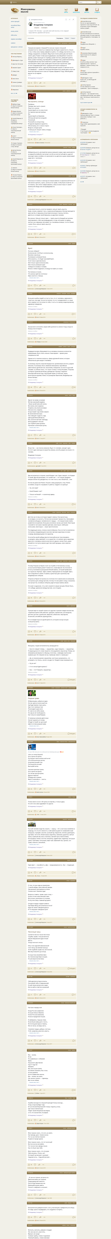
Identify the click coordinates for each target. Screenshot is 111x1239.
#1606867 (30, 819)
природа (65, 819)
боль (66, 1098)
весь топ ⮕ (14, 93)
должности (72, 322)
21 (31, 994)
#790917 (30, 1128)
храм (61, 561)
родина (65, 346)
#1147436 (83, 153)
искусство (65, 443)
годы (74, 1098)
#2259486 (83, 171)
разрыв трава (71, 687)
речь (69, 641)
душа (74, 395)
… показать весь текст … (34, 131)
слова (62, 641)
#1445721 (30, 322)
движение (65, 204)
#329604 (30, 443)
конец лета (14, 31)
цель (74, 204)
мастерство (65, 43)
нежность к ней (71, 819)
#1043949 (30, 1003)
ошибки (70, 1098)
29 (31, 811)
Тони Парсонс (85, 155)
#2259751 (83, 176)
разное (73, 1050)
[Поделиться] (40, 83)
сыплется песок (71, 927)
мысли (69, 147)
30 (31, 872)
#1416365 (83, 167)
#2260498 (83, 148)
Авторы (87, 9)
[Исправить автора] (73, 19)
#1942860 (30, 687)
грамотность (71, 43)
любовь (64, 1225)
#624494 (30, 606)
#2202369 (83, 160)
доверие (70, 1203)
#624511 (30, 43)
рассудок (73, 293)
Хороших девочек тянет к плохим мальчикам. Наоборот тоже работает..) (89, 116)
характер (58, 512)
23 (31, 1120)
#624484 (30, 641)
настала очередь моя (70, 1003)
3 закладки (44, 27)
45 (31, 196)
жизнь (64, 91)
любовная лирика (71, 1128)
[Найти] (98, 2)
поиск (60, 443)
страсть (59, 293)
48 (31, 387)
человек (67, 976)
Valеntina (84, 172)
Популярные (59, 38)
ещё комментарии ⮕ (86, 102)
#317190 (30, 1203)
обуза (73, 1203)
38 (31, 733)
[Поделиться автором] (69, 19)
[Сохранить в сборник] (35, 83)
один (69, 443)
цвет (64, 471)
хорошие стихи (63, 741)
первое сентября (16, 39)
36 (31, 139)
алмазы (73, 443)
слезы (70, 176)
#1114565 (30, 860)
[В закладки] (66, 19)
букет (73, 243)
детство (64, 512)
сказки (53, 687)
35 (31, 338)
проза (59, 43)
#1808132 (30, 1098)
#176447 (30, 1050)
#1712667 (30, 91)
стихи (69, 243)
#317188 (30, 976)
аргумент (72, 880)
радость (68, 91)
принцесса (57, 687)
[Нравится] (29, 83)
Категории (76, 9)
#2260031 (83, 165)
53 (31, 83)
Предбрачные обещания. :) (88, 44)
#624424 (30, 512)
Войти (15, 2)
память (60, 346)
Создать (97, 9)
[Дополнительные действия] (44, 83)
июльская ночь (71, 741)
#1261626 (30, 243)
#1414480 (30, 927)
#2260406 (83, 142)
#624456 (30, 561)
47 (31, 168)
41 (31, 285)
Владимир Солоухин (35, 78)
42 (31, 553)
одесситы (14, 35)
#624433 (30, 293)
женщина (73, 641)
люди (57, 443)
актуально (66, 322)
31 (31, 462)
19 (31, 1090)
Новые (67, 38)
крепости (73, 606)
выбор (73, 147)
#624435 (30, 204)
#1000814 (30, 395)
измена (13, 43)
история (73, 346)
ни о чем (73, 860)
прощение (72, 1225)
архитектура (72, 561)
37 (31, 435)
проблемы (72, 976)
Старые (73, 38)
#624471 (30, 147)
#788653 (30, 797)
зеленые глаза (64, 687)
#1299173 (30, 176)
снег (62, 471)
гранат (73, 91)
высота (70, 204)
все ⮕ (82, 181)
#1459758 (30, 1172)
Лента (66, 9)
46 (31, 234)
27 (31, 1195)
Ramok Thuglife (86, 149)
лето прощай (15, 21)
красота (65, 147)
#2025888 (30, 741)
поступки (64, 293)
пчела (73, 797)
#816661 (30, 1225)
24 (31, 1217)
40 (31, 679)
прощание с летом (17, 47)
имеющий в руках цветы (69, 1172)
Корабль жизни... (85, 49)
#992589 (30, 880)
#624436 (30, 346)
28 (31, 1040)
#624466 (30, 471)
